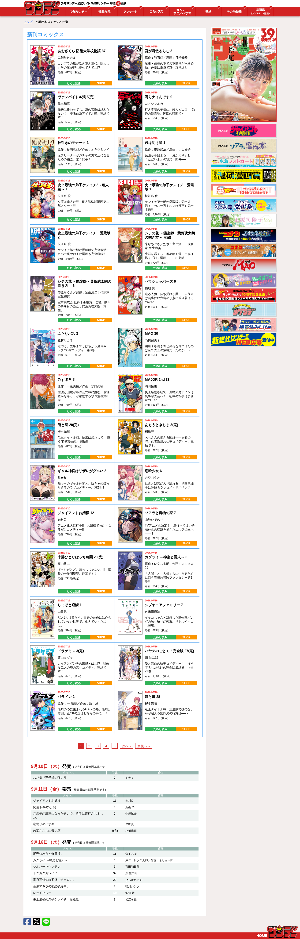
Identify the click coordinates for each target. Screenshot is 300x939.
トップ (28, 21)
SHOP (101, 83)
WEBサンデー (41, 7)
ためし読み (74, 83)
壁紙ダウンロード (208, 11)
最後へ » (143, 746)
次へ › (126, 746)
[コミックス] (156, 11)
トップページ (277, 931)
